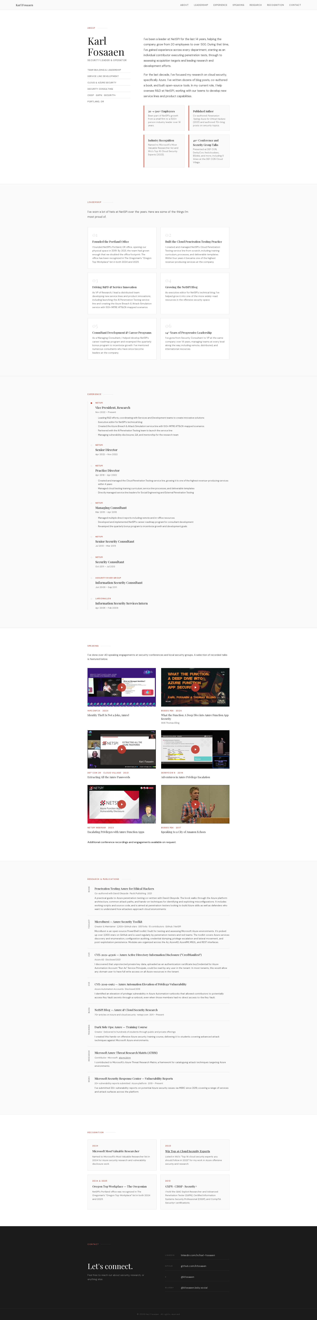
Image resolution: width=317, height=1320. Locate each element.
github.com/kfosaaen (185, 1266)
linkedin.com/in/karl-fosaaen (190, 1255)
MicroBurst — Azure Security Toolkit (118, 921)
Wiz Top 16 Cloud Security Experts (187, 1151)
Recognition (275, 5)
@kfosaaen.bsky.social (186, 1287)
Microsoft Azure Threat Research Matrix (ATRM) (126, 1052)
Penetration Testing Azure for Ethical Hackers (124, 888)
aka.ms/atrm (125, 1057)
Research (256, 5)
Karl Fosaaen (24, 5)
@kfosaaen (179, 1276)
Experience (220, 5)
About (184, 5)
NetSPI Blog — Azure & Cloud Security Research (126, 1010)
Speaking (238, 5)
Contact (295, 5)
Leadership (201, 5)
